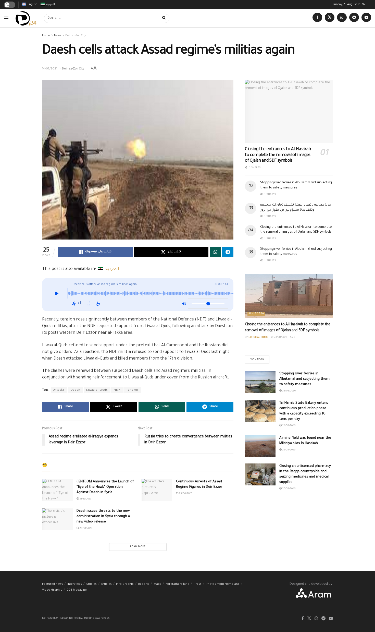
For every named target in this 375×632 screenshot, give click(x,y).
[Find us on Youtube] (366, 18)
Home (46, 35)
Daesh (75, 390)
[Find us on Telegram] (354, 18)
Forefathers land (177, 584)
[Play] (57, 294)
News (57, 35)
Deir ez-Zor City (75, 35)
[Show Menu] (6, 18)
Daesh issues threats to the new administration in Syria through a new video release (103, 516)
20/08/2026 (289, 488)
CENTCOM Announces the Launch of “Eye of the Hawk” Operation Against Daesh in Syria (105, 487)
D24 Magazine (77, 590)
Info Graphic (125, 584)
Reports (143, 584)
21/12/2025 (85, 499)
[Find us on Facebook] (317, 18)
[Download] (98, 303)
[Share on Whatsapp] (215, 252)
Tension (132, 390)
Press (198, 584)
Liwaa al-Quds (97, 390)
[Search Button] (164, 18)
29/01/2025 (85, 528)
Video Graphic (52, 590)
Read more (259, 358)
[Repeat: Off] (88, 303)
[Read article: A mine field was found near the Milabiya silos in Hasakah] (260, 446)
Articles (106, 584)
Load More (138, 546)
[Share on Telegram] (227, 252)
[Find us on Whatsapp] (342, 18)
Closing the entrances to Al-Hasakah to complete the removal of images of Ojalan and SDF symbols (278, 155)
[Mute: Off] (184, 303)
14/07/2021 (49, 69)
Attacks (59, 390)
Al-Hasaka (256, 313)
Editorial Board (258, 337)
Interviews (74, 584)
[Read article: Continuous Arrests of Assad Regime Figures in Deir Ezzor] (157, 490)
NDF (117, 390)
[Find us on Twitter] (329, 18)
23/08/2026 (280, 337)
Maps (157, 584)
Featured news (52, 584)
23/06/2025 (185, 493)
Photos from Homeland (223, 584)
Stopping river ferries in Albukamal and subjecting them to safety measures (304, 379)
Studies (91, 584)
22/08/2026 (289, 425)
